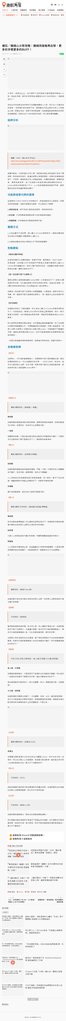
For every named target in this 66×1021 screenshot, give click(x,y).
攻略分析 (5, 10)
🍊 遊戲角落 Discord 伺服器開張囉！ (27, 835)
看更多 (33, 999)
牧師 (28, 892)
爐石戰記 (12, 892)
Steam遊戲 (45, 15)
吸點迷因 (56, 15)
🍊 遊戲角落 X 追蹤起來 (20, 838)
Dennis (20, 892)
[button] (62, 5)
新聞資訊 (23, 10)
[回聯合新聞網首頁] (4, 5)
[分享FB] (4, 59)
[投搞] (52, 5)
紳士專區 (41, 10)
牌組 (34, 892)
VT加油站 (51, 10)
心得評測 (14, 10)
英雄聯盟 (26, 15)
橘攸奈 (35, 15)
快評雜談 (32, 10)
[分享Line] (4, 64)
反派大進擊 (42, 892)
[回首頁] (11, 5)
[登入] (59, 5)
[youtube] (55, 5)
